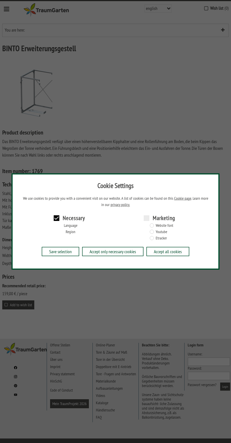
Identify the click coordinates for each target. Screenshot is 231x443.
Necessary (74, 218)
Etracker (161, 238)
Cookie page (182, 198)
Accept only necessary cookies (113, 251)
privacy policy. (120, 204)
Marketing (164, 218)
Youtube (161, 231)
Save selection (60, 251)
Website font (164, 225)
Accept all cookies (168, 251)
